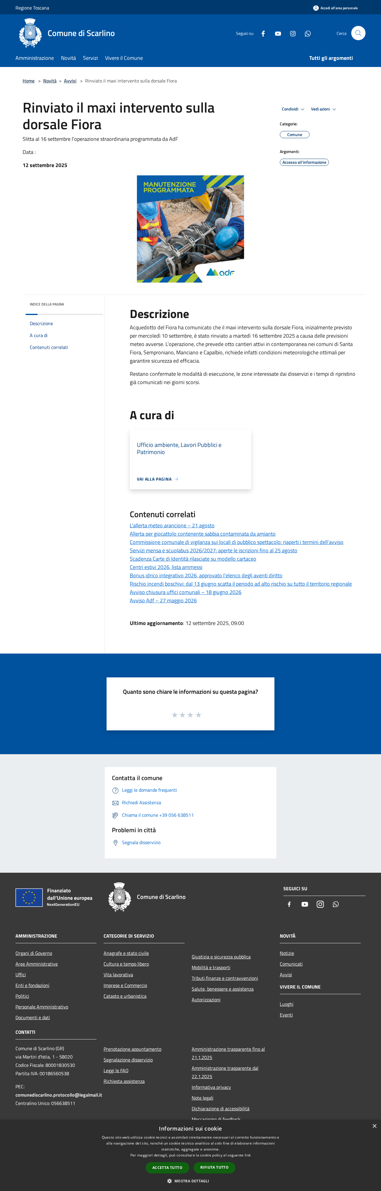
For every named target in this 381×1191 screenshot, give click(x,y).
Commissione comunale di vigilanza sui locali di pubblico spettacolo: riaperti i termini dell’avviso (236, 542)
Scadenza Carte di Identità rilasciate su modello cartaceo (193, 559)
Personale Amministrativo (41, 1006)
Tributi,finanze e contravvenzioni (225, 978)
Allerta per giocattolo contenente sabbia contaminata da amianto (203, 534)
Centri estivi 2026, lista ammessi (166, 567)
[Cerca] (358, 33)
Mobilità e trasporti (211, 967)
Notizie (287, 953)
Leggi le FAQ (116, 1070)
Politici (22, 996)
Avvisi (70, 80)
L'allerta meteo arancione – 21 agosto (172, 525)
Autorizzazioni (206, 999)
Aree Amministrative (36, 963)
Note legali (202, 1097)
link (248, 1155)
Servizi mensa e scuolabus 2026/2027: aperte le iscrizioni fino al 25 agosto (213, 550)
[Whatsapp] (305, 33)
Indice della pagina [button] (47, 304)
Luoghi (286, 1004)
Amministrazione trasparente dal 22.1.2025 (225, 1072)
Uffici (20, 974)
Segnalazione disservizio (128, 1059)
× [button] (374, 1126)
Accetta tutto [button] (167, 1167)
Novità (50, 80)
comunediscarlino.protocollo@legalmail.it (58, 1094)
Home (29, 80)
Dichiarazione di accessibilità (220, 1108)
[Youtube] (276, 33)
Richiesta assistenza (124, 1081)
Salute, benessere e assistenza (223, 988)
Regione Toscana (32, 7)
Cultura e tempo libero (126, 963)
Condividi (290, 109)
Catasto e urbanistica (125, 996)
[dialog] (190, 1155)
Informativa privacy (211, 1087)
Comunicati (291, 963)
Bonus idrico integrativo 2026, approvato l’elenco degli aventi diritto (206, 575)
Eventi (286, 1014)
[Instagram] (290, 33)
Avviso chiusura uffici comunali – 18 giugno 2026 (185, 592)
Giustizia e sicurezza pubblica (221, 956)
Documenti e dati (32, 1017)
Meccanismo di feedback (216, 1119)
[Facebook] (261, 33)
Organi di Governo (33, 953)
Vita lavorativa (118, 974)
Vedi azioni (321, 109)
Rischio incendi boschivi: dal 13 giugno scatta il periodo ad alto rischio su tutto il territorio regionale (241, 584)
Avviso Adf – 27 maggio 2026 (163, 600)
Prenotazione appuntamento (132, 1049)
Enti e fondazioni (32, 985)
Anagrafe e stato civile (126, 953)
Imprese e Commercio (125, 985)
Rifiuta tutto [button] (214, 1167)
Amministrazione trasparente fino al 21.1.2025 (228, 1053)
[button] (190, 1181)
